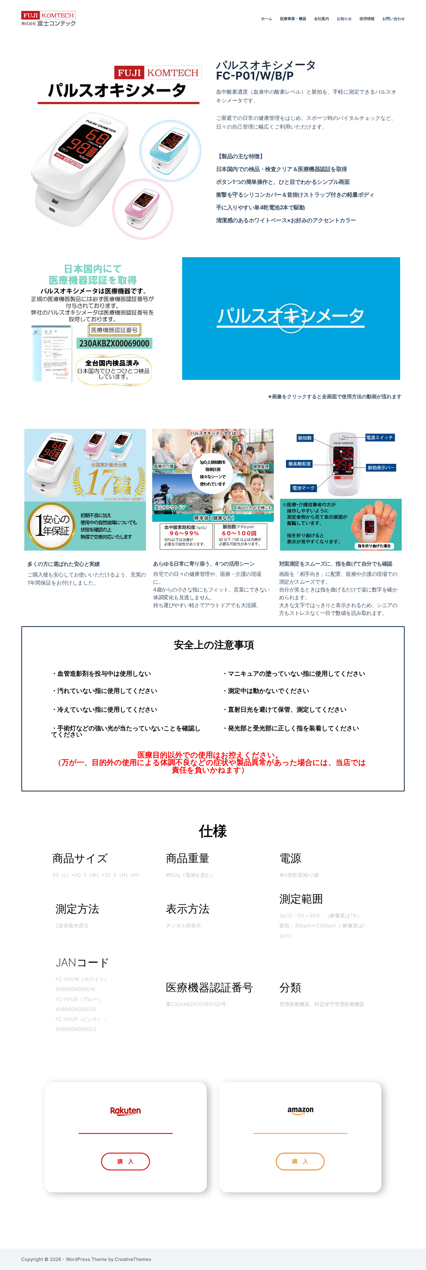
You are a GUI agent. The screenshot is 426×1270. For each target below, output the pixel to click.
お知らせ (344, 18)
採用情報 (367, 18)
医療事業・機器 (293, 18)
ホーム (266, 18)
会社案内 (321, 18)
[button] (291, 318)
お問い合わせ (393, 18)
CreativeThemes (133, 1259)
